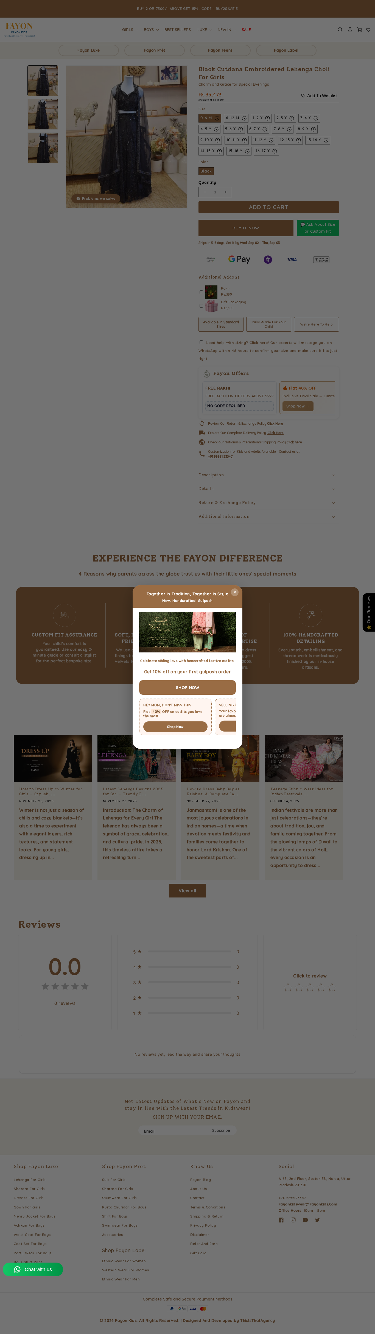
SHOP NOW (187, 687)
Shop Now (175, 727)
